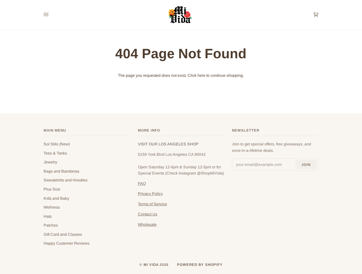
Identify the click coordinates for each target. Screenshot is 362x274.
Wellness (52, 207)
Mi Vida (152, 265)
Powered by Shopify (200, 265)
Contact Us (147, 214)
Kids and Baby (56, 198)
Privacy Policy (150, 194)
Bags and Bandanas (61, 171)
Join (306, 165)
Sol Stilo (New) (57, 144)
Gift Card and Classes (63, 234)
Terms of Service (152, 204)
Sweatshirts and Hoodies (65, 180)
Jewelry (50, 162)
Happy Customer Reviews (66, 243)
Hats (48, 216)
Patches (51, 225)
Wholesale (147, 224)
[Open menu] (51, 14)
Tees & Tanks (55, 153)
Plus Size (52, 189)
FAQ (142, 183)
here (201, 75)
